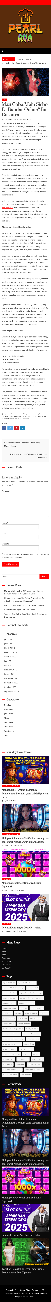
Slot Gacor (8, 722)
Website (5, 544)
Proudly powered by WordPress (18, 1293)
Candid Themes (28, 1296)
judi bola (23, 1008)
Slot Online (8, 726)
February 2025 (10, 652)
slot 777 (26, 1054)
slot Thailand (26, 1074)
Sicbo (5, 99)
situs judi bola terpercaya (13, 1039)
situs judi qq (29, 1044)
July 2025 (8, 639)
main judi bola (9, 1018)
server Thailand (24, 1023)
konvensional (7, 207)
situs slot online (26, 1049)
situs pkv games (9, 1049)
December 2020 (11, 678)
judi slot (18, 1013)
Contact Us (7, 968)
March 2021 (9, 665)
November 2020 (11, 683)
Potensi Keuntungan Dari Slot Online (19, 609)
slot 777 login (23, 1059)
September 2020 (11, 691)
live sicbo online (22, 416)
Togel (6, 735)
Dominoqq (8, 709)
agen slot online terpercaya (31, 993)
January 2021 (10, 674)
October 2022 (10, 657)
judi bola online (37, 1008)
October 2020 (10, 687)
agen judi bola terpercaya (13, 988)
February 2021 (10, 670)
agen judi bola (9, 983)
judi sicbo (23, 414)
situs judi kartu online (12, 1044)
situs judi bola (32, 1029)
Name (5, 523)
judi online (7, 1013)
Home (4, 948)
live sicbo (42, 414)
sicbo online (37, 416)
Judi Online (8, 713)
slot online (20, 1064)
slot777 (36, 1054)
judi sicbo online (32, 414)
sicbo (30, 416)
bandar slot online (26, 1003)
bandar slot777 (9, 1003)
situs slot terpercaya (11, 1054)
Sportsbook (9, 731)
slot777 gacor (8, 1059)
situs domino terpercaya (13, 1029)
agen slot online (9, 993)
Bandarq (7, 705)
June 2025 (8, 644)
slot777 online (37, 1059)
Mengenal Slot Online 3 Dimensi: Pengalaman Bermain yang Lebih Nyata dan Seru (25, 793)
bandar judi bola (10, 998)
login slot (44, 1013)
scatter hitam (35, 1018)
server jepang (8, 1023)
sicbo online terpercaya (21, 419)
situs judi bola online (11, 1034)
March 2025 (9, 648)
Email (5, 533)
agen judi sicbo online (11, 414)
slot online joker (34, 1064)
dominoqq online (10, 1008)
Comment (6, 491)
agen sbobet (33, 988)
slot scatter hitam (10, 1074)
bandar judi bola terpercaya (31, 998)
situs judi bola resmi (31, 1034)
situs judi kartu (33, 1039)
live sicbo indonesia (9, 416)
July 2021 (8, 661)
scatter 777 (22, 1018)
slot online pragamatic (12, 1069)
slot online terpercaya (34, 1069)
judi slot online (31, 1013)
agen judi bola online (26, 983)
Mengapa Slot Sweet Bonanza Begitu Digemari (24, 605)
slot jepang (7, 1064)
